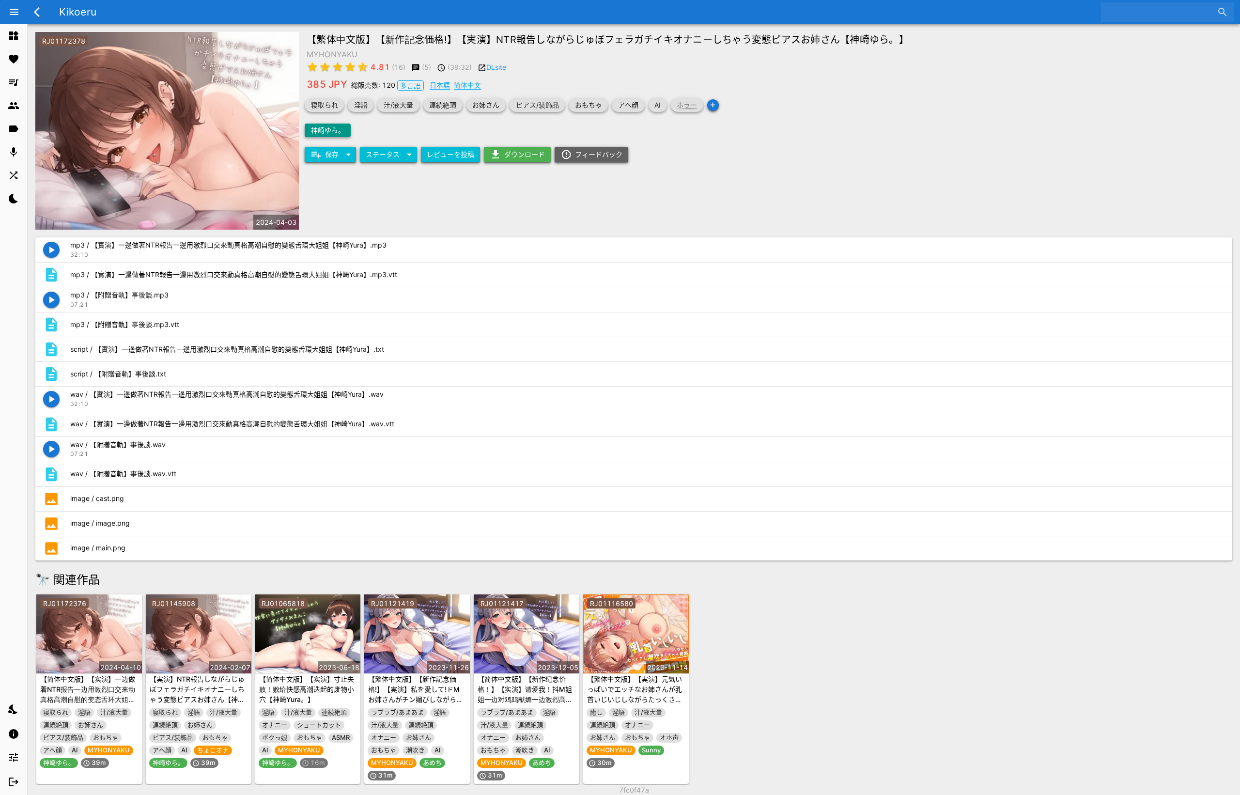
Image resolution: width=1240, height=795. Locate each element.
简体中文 (467, 85)
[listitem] (13, 35)
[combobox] (1160, 12)
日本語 (440, 85)
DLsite (496, 67)
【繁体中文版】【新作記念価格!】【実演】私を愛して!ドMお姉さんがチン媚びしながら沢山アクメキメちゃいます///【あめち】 (415, 699)
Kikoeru (77, 12)
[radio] (312, 67)
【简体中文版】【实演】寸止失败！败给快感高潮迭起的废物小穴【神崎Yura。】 (306, 689)
